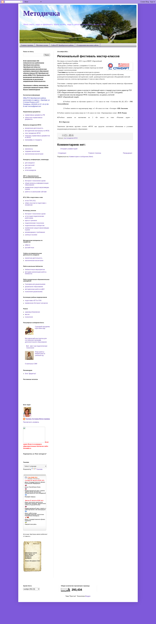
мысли (27, 314)
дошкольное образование (34, 286)
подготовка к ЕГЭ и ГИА (33, 300)
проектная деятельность (33, 258)
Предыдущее (127, 153)
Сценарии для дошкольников (35, 284)
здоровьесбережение (32, 312)
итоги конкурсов (30, 170)
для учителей (29, 165)
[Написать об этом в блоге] (65, 135)
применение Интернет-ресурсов (36, 303)
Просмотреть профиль (31, 422)
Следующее (62, 153)
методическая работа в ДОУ (35, 289)
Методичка (41, 13)
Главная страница (27, 45)
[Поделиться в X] (68, 135)
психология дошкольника (33, 291)
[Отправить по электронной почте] (63, 135)
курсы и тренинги (31, 220)
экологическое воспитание (34, 154)
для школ (28, 168)
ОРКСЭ (27, 245)
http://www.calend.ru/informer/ (38, 534)
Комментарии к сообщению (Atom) (81, 156)
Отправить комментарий (68, 149)
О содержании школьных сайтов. (88, 45)
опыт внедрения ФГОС (71, 138)
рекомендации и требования (35, 232)
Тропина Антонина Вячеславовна (38, 419)
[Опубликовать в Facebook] (70, 135)
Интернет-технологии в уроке (35, 181)
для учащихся (30, 163)
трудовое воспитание (32, 151)
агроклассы (29, 149)
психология (29, 317)
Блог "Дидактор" (30, 373)
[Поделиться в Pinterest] (72, 135)
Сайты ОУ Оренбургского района (62, 45)
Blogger (87, 596)
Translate (39, 469)
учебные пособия (31, 235)
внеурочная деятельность (34, 128)
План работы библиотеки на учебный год (40, 353)
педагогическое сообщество (34, 225)
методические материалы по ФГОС (37, 131)
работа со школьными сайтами (36, 192)
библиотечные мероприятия (35, 269)
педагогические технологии (34, 223)
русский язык (29, 247)
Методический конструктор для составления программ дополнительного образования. (36, 340)
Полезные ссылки (42, 45)
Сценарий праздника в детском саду (42, 327)
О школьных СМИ (31, 364)
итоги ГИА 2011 (30, 200)
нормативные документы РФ (35, 115)
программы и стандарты (33, 140)
